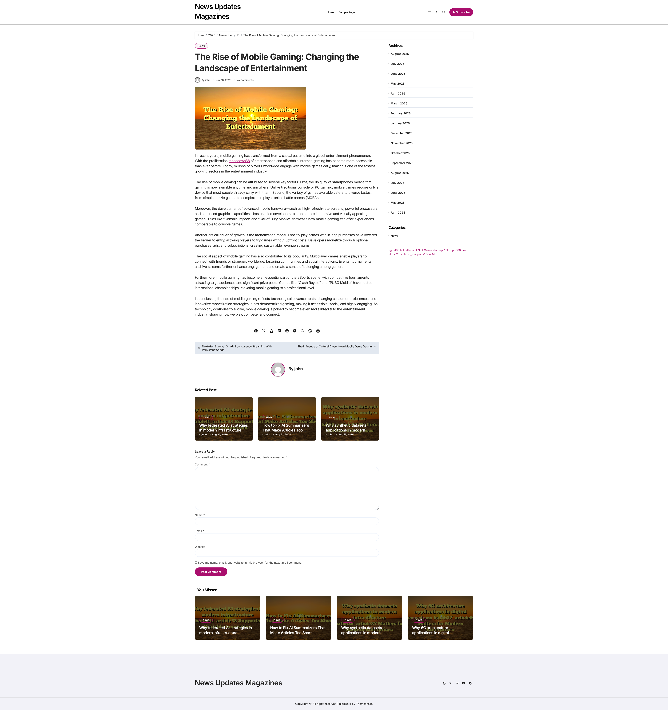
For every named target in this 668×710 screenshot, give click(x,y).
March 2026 (399, 103)
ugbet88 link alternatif (402, 250)
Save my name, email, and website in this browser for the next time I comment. (250, 562)
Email (199, 531)
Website (200, 546)
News (201, 45)
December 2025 (402, 133)
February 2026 (401, 113)
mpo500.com (458, 250)
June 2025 (398, 192)
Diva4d (430, 254)
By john (205, 80)
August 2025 (400, 173)
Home (330, 12)
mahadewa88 (239, 161)
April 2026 (398, 93)
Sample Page (347, 12)
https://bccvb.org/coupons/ (406, 254)
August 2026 (400, 54)
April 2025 (398, 212)
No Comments (245, 80)
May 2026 (398, 83)
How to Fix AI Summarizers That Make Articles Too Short (286, 430)
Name (200, 515)
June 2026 (398, 73)
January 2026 (400, 123)
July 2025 (397, 183)
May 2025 (398, 202)
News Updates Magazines (238, 682)
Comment (202, 464)
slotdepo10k (441, 250)
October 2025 (400, 153)
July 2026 (397, 63)
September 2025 (402, 163)
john (298, 368)
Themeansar (364, 703)
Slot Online (425, 250)
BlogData (345, 703)
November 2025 (402, 143)
